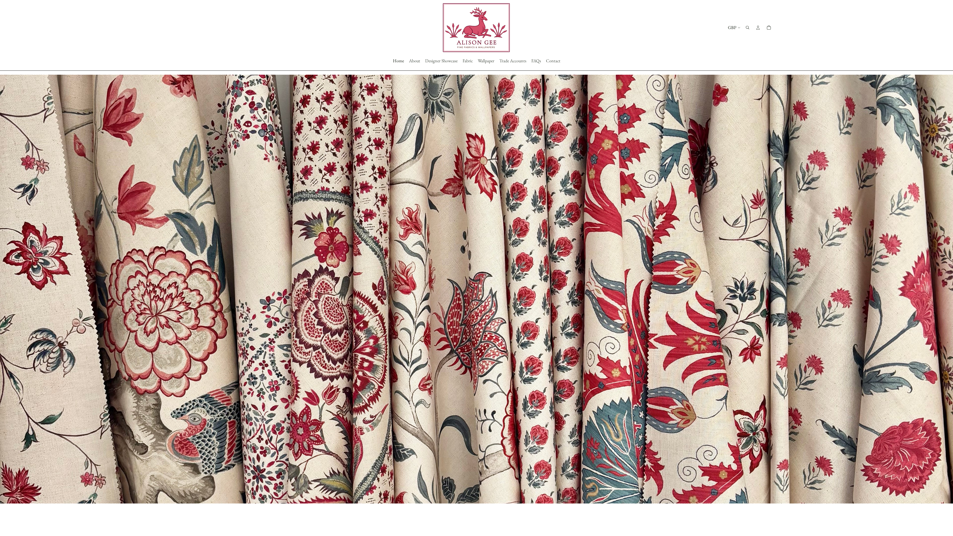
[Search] (747, 27)
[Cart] (768, 27)
